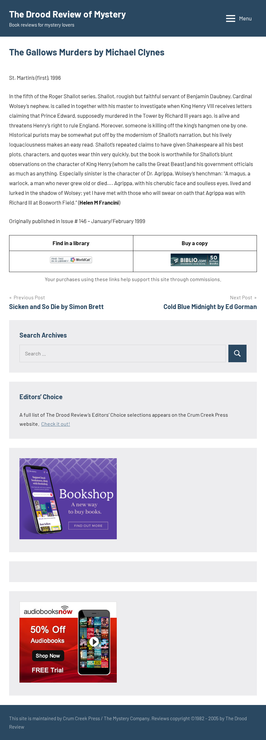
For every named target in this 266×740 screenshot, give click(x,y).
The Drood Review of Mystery (67, 13)
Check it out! (55, 424)
